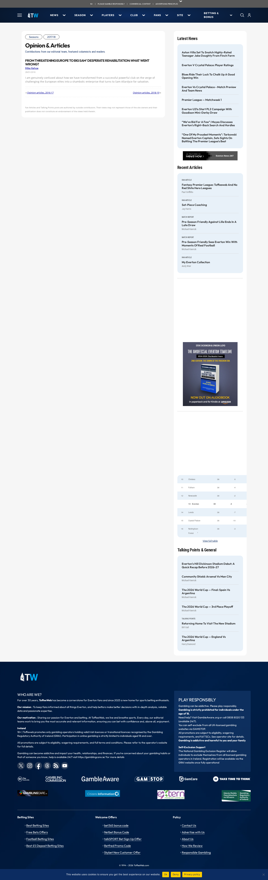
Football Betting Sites (40, 839)
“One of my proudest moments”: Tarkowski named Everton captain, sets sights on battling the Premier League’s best (209, 138)
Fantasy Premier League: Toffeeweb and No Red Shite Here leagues (209, 186)
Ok (165, 874)
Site (180, 15)
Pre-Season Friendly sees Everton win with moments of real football (209, 243)
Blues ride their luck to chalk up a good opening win (208, 76)
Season (80, 15)
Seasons (33, 37)
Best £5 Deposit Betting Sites (45, 845)
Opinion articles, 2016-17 (40, 92)
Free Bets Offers (37, 832)
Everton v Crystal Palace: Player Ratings (208, 65)
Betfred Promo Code (117, 845)
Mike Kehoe (31, 68)
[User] (249, 15)
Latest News (187, 38)
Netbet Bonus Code (116, 832)
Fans (157, 15)
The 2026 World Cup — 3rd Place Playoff (207, 606)
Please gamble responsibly (111, 4)
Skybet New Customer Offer (122, 852)
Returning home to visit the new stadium (208, 623)
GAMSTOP (199, 729)
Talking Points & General (197, 550)
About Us (187, 839)
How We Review (192, 845)
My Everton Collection (196, 262)
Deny (176, 874)
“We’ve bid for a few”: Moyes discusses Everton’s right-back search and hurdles (208, 123)
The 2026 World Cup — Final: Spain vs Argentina (206, 591)
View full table (210, 540)
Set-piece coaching (194, 205)
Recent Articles (189, 167)
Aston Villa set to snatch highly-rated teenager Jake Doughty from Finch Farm (208, 54)
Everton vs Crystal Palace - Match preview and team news (209, 88)
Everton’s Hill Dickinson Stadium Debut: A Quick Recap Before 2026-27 (208, 565)
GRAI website (186, 762)
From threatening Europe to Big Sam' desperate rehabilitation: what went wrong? (87, 62)
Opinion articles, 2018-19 (146, 92)
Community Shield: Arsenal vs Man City (207, 576)
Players (108, 15)
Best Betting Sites (37, 825)
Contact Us (189, 825)
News (54, 15)
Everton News (222, 156)
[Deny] (263, 874)
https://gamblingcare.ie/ (91, 757)
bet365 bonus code (116, 825)
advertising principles (167, 4)
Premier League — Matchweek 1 (202, 100)
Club (134, 15)
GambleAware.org (208, 717)
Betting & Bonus (211, 15)
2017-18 (51, 37)
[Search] (242, 15)
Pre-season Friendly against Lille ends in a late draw (209, 223)
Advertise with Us (193, 832)
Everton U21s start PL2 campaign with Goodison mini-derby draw (207, 111)
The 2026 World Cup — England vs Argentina (204, 638)
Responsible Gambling (196, 852)
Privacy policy (192, 874)
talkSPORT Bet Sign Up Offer (123, 839)
